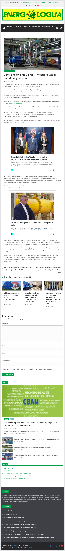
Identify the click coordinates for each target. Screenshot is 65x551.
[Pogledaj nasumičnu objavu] (61, 28)
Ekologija (27, 26)
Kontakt (17, 30)
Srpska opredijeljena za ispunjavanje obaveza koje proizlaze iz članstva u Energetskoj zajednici (53, 298)
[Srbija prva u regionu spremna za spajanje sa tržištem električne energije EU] (11, 282)
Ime (4, 345)
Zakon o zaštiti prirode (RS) (9, 514)
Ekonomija (18, 26)
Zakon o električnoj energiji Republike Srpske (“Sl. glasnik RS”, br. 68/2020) (21, 476)
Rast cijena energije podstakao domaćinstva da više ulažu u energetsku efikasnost (36, 455)
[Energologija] (4, 28)
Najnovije (6, 419)
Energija (9, 26)
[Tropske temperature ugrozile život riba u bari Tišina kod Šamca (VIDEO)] (7, 448)
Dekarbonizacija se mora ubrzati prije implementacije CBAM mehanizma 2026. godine (32, 297)
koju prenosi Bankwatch (15, 103)
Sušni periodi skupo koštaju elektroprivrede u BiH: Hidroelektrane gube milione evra (36, 439)
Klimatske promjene (7, 468)
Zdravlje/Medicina (47, 26)
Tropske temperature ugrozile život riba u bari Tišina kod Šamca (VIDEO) (33, 447)
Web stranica (6, 360)
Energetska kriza (6, 470)
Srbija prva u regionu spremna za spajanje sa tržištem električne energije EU (11, 297)
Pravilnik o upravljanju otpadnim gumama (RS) (14, 531)
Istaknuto (12, 71)
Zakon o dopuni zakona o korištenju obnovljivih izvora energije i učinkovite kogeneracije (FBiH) (28, 537)
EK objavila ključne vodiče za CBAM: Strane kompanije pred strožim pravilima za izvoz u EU (30, 424)
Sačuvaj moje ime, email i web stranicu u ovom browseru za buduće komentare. (28, 369)
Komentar (5, 324)
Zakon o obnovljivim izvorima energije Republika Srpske (17, 473)
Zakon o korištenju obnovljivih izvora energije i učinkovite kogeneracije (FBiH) (23, 534)
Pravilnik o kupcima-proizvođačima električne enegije (16, 478)
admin (13, 81)
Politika (9, 30)
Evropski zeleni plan (7, 511)
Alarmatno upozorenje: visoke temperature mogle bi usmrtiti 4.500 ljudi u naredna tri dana (48, 270)
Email (4, 353)
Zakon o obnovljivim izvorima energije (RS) (13, 517)
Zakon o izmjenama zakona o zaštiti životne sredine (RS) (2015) (19, 524)
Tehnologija (36, 26)
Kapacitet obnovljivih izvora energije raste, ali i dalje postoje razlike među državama (17, 269)
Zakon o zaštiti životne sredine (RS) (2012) (13, 521)
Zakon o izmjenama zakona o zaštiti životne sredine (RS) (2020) (19, 527)
